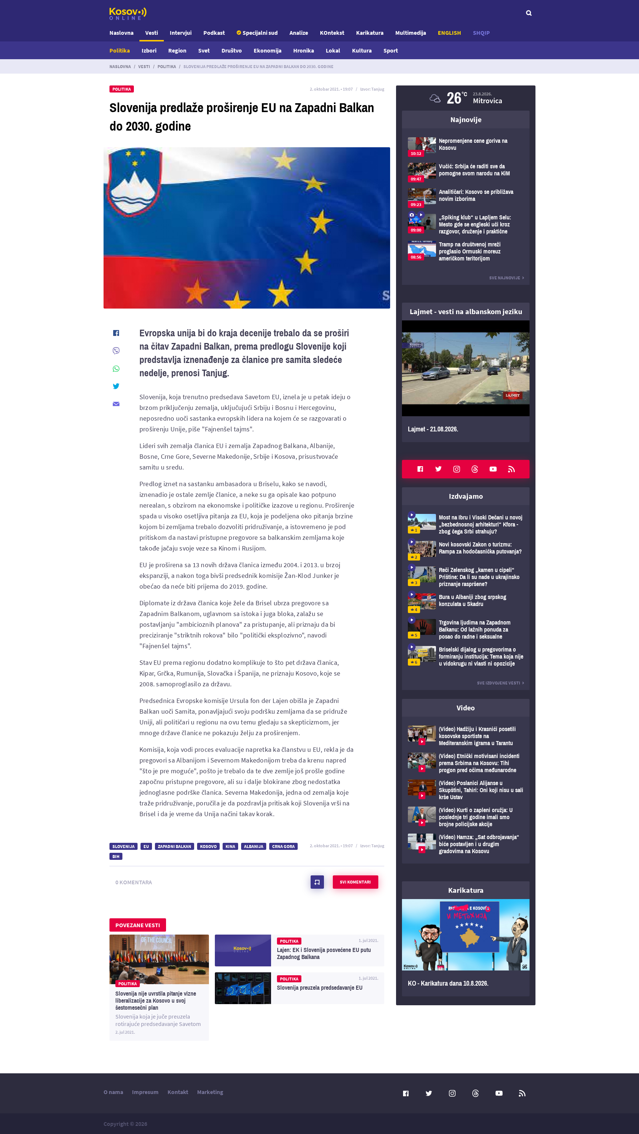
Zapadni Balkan (174, 846)
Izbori (149, 50)
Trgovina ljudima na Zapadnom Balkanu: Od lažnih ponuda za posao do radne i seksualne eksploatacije (466, 629)
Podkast (214, 32)
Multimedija (410, 32)
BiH (115, 856)
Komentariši (317, 882)
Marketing (210, 1092)
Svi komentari (355, 882)
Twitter (438, 469)
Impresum (145, 1092)
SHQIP (481, 32)
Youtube (493, 469)
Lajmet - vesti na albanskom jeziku (466, 311)
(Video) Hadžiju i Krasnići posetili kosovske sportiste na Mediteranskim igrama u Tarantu (466, 736)
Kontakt (178, 1092)
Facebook (420, 469)
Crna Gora (283, 846)
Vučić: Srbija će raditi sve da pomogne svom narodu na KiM (466, 172)
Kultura (362, 50)
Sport (390, 50)
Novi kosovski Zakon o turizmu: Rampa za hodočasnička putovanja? (466, 551)
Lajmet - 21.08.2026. (466, 381)
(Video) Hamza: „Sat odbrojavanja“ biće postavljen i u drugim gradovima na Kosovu (466, 844)
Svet (204, 50)
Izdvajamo (466, 496)
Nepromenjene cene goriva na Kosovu (466, 147)
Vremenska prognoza (466, 98)
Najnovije (465, 119)
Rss (511, 469)
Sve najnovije (504, 277)
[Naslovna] (127, 13)
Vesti (151, 32)
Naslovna (121, 32)
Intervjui (181, 32)
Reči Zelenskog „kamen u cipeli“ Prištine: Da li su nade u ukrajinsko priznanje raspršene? (466, 577)
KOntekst (332, 32)
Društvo (232, 50)
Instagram (456, 469)
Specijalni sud (260, 32)
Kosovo (208, 846)
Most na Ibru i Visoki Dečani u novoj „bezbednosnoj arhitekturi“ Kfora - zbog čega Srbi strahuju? (466, 524)
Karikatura (369, 32)
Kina (230, 846)
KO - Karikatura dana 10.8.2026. (466, 948)
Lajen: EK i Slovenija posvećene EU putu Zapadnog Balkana (299, 950)
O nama (113, 1092)
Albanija (253, 846)
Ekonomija (267, 50)
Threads (475, 469)
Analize (299, 32)
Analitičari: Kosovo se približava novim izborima (466, 198)
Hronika (303, 50)
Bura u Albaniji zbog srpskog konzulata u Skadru (466, 603)
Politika (119, 50)
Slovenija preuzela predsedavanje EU (299, 988)
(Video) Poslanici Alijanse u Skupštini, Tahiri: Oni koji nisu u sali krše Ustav (466, 790)
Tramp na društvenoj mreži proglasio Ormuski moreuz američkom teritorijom (466, 251)
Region (177, 50)
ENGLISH (449, 32)
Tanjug (377, 89)
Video (466, 707)
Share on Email (116, 404)
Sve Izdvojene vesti (498, 683)
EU (146, 846)
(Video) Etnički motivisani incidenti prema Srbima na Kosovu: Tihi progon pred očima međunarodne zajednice (466, 763)
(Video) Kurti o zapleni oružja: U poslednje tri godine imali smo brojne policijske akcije (466, 817)
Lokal (333, 50)
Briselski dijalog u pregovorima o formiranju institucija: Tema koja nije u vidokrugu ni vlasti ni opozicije (466, 656)
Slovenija (123, 846)
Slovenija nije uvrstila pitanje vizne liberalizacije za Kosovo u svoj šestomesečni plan (159, 988)
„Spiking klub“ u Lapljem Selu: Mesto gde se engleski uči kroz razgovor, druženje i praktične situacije (466, 224)
